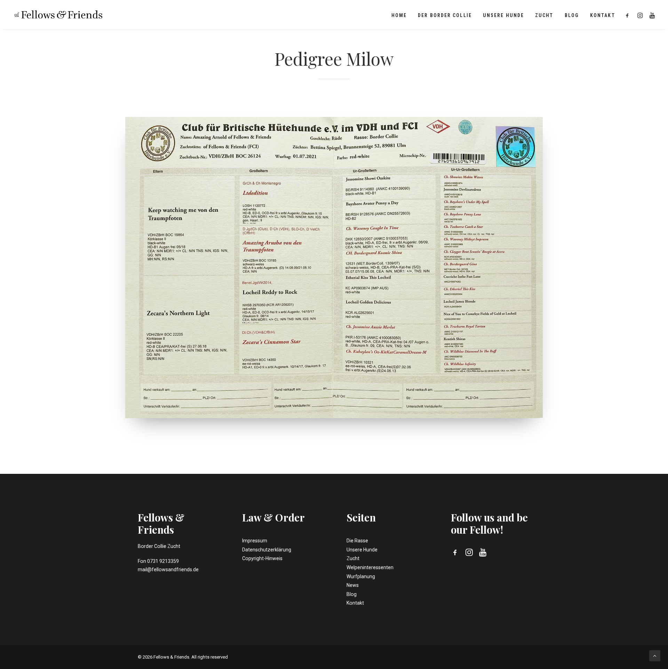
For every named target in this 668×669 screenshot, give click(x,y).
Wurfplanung (361, 576)
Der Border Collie (445, 15)
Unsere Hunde (503, 15)
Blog (572, 15)
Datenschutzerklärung (266, 549)
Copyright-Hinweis (262, 558)
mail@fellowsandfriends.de (168, 569)
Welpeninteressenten (370, 567)
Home (399, 15)
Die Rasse (357, 540)
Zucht (544, 15)
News (353, 585)
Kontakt (602, 15)
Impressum (254, 540)
